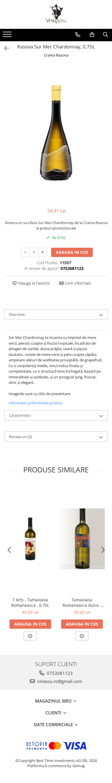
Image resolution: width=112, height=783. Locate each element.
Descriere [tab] (17, 314)
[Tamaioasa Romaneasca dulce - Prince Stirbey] (82, 538)
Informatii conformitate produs (35, 402)
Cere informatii (77, 283)
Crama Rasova (56, 55)
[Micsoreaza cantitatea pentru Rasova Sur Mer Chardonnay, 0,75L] (25, 252)
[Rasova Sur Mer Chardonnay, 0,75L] (56, 133)
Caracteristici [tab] (20, 415)
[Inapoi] (4, 48)
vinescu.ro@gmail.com (59, 681)
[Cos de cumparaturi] (92, 34)
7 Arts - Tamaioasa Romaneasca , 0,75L (30, 602)
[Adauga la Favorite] (30, 636)
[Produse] (8, 36)
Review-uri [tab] (20, 436)
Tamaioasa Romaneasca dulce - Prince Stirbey (82, 602)
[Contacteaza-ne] (77, 34)
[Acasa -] (56, 14)
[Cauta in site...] (105, 34)
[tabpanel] (56, 133)
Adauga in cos (72, 252)
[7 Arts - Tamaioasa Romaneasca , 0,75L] (30, 538)
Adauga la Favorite (33, 283)
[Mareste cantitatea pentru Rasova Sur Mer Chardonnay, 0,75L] (42, 252)
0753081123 (59, 673)
